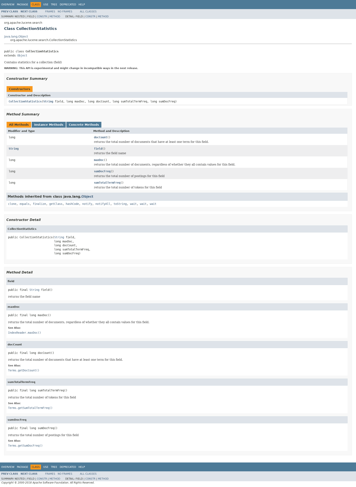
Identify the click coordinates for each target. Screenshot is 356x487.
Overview (7, 4)
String (48, 101)
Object (22, 55)
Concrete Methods (84, 124)
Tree (54, 4)
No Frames (65, 11)
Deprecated (68, 4)
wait (133, 203)
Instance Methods (48, 124)
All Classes (88, 11)
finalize (39, 203)
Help (81, 4)
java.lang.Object (16, 36)
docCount (100, 137)
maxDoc (99, 160)
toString (120, 203)
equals (24, 203)
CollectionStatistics (25, 101)
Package (22, 4)
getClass (55, 203)
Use (45, 4)
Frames (50, 11)
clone (12, 203)
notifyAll (102, 203)
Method (54, 16)
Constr (42, 16)
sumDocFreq (102, 171)
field (98, 148)
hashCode (72, 203)
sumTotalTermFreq (107, 182)
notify (87, 203)
